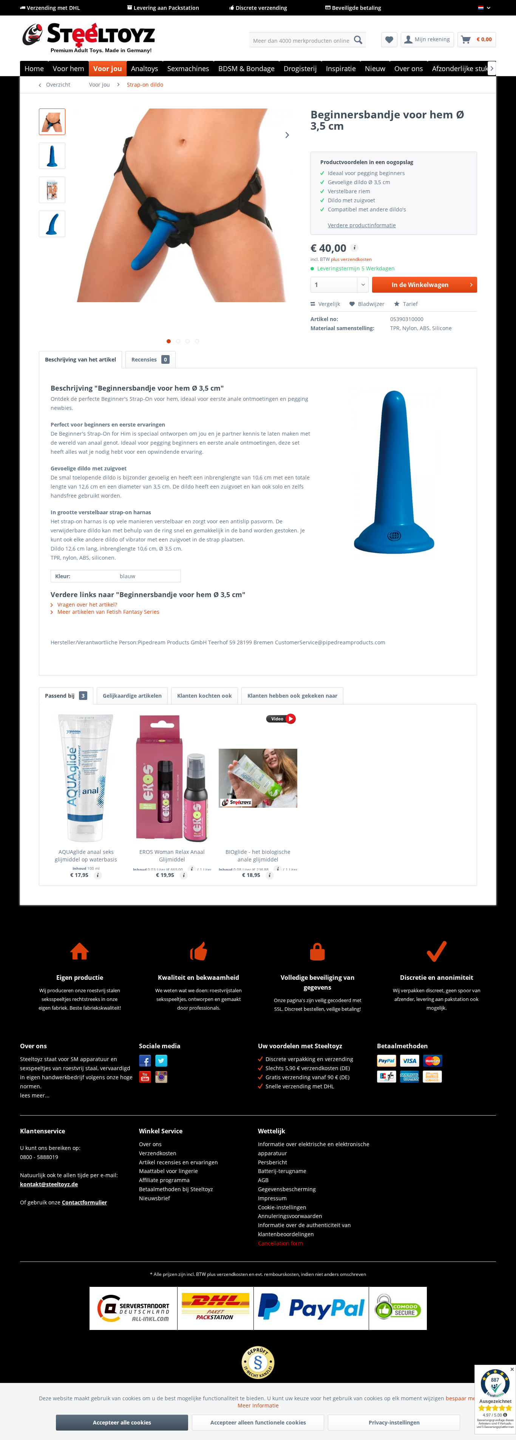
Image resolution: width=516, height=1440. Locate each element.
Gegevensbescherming (287, 1189)
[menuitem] (307, 39)
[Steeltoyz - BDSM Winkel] (101, 41)
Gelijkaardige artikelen (132, 695)
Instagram (161, 1077)
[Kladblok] (389, 39)
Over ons (150, 1144)
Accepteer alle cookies (122, 1422)
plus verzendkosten (351, 259)
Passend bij (65, 695)
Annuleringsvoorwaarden (290, 1216)
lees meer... (34, 1095)
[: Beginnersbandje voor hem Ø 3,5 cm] (52, 122)
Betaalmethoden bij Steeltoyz (176, 1189)
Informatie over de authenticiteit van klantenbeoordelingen (304, 1229)
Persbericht (272, 1162)
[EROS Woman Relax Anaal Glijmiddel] (172, 778)
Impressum (272, 1198)
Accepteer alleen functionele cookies (258, 1422)
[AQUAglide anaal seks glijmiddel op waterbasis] (86, 778)
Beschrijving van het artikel (80, 359)
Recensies (149, 359)
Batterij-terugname (282, 1171)
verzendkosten (232, 1274)
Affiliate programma (164, 1180)
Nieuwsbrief (154, 1198)
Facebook (145, 1061)
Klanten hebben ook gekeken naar (292, 695)
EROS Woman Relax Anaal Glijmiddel (172, 855)
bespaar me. (461, 1398)
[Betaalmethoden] (434, 1069)
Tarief (410, 303)
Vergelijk (328, 303)
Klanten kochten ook (204, 695)
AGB (263, 1180)
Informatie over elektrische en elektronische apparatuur (313, 1149)
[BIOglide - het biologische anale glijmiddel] (258, 778)
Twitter (161, 1061)
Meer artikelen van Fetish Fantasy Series (107, 611)
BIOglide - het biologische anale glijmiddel (258, 855)
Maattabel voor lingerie (168, 1171)
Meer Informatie (258, 1405)
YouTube (145, 1077)
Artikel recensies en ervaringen (178, 1162)
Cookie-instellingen (282, 1207)
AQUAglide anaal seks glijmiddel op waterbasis (86, 855)
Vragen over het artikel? (86, 604)
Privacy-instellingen (394, 1422)
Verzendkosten (157, 1153)
